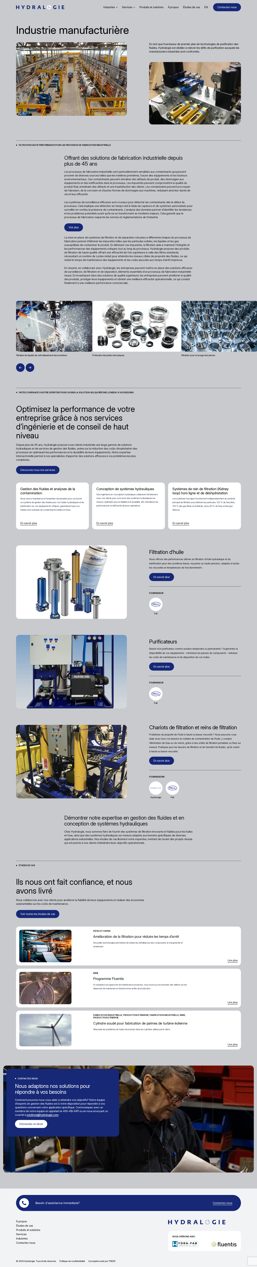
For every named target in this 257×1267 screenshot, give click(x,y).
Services (127, 7)
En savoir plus (28, 523)
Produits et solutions (151, 7)
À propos (173, 7)
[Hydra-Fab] (185, 1244)
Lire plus (233, 960)
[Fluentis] (224, 1244)
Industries (109, 7)
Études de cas (191, 7)
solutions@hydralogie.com (42, 1114)
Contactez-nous (25, 1242)
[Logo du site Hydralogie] (40, 7)
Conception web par (102, 1261)
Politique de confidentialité (72, 1261)
